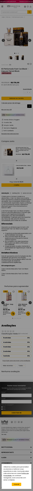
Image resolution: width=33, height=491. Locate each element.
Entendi (16, 484)
